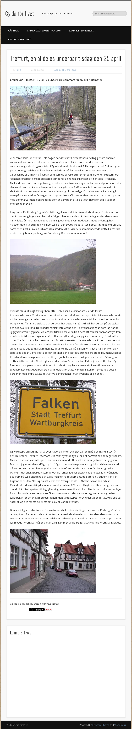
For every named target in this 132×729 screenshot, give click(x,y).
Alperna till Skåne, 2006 (65, 69)
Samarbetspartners (81, 30)
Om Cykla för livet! (19, 39)
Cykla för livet (19, 13)
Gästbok (13, 30)
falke (19, 69)
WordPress (120, 724)
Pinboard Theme (100, 724)
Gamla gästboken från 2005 (44, 30)
